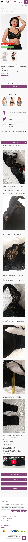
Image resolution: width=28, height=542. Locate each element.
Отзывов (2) (15, 479)
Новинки (3, 527)
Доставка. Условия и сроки (6, 506)
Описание (15, 142)
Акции (8, 508)
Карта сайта (3, 508)
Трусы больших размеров (6, 518)
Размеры (17, 504)
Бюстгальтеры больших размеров (10, 8)
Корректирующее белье (6, 520)
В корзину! (14, 86)
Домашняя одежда (5, 523)
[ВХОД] (22, 2)
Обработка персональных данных (13, 537)
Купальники (3, 522)
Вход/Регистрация (20, 508)
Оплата (15, 484)
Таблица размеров (22, 71)
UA (26, 5)
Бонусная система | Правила (18, 507)
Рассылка (13, 508)
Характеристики (14, 474)
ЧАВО (10, 507)
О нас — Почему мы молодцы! (7, 504)
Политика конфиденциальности (13, 536)
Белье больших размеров (6, 525)
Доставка (14, 488)
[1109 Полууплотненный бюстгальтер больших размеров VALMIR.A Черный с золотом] (4, 55)
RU (22, 5)
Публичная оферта (13, 534)
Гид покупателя (4, 507)
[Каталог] (2, 2)
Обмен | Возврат (17, 506)
